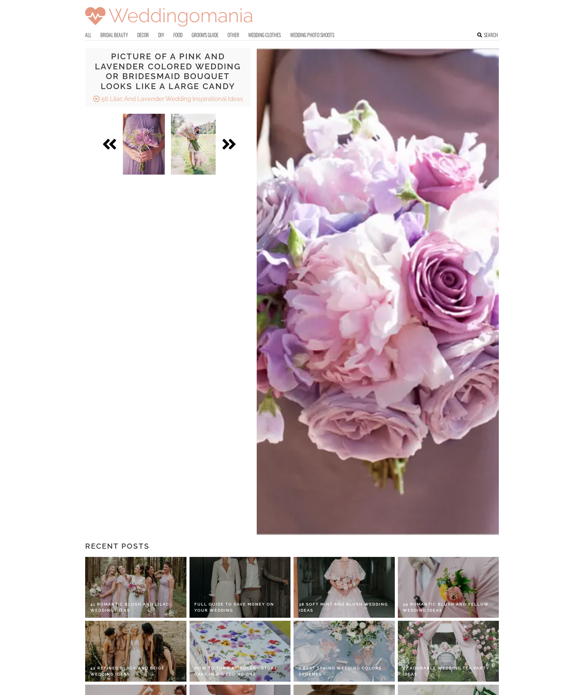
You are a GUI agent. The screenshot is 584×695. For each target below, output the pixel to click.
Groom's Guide (205, 35)
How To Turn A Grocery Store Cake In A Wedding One (235, 671)
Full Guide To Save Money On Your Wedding (234, 607)
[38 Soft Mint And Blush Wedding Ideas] (344, 587)
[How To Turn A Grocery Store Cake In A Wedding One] (240, 651)
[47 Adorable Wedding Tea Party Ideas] (448, 651)
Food (177, 35)
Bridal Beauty (114, 35)
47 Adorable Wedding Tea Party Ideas (446, 671)
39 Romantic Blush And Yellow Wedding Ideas (446, 607)
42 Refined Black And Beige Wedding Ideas (127, 671)
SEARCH (491, 35)
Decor (143, 35)
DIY (161, 35)
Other (233, 35)
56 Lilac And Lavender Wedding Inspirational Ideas (171, 99)
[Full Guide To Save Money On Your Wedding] (240, 587)
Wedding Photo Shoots (312, 35)
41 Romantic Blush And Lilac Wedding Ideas (129, 607)
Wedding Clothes (264, 35)
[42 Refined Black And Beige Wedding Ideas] (135, 651)
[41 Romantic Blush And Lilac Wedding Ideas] (135, 587)
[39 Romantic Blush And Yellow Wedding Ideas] (448, 587)
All (88, 35)
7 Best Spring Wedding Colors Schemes (340, 671)
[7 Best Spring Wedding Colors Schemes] (344, 651)
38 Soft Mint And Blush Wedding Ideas (343, 607)
